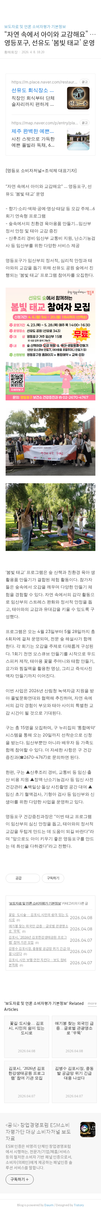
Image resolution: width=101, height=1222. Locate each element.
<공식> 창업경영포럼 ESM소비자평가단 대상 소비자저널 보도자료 (38, 1132)
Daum (49, 1205)
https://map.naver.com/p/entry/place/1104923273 (44, 122)
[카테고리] (7, 6)
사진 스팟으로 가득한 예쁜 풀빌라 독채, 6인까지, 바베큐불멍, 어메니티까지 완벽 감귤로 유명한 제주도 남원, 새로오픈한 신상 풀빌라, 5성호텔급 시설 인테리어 (33, 142)
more (92, 1003)
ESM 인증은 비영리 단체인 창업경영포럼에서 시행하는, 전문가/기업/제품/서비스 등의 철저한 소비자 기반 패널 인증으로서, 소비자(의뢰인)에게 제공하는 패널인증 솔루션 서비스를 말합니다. (39, 1157)
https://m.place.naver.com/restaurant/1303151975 (45, 82)
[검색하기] (94, 6)
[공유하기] (26, 878)
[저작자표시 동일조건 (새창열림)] (69, 878)
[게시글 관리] (33, 878)
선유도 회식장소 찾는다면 (33, 90)
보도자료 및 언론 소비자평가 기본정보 (35, 26)
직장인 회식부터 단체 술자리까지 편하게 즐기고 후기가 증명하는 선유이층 (33, 101)
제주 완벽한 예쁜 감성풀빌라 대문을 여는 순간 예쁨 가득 (32, 131)
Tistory (79, 1205)
